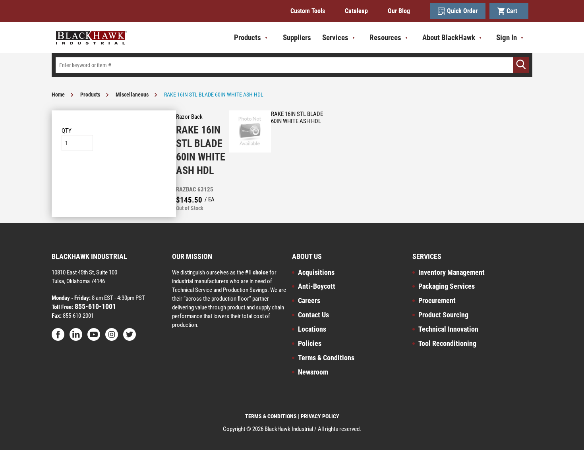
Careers (309, 300)
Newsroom (313, 372)
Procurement (437, 300)
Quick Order (462, 11)
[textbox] (292, 65)
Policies (309, 343)
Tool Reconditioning (447, 343)
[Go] (521, 65)
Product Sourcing (443, 315)
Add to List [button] (114, 175)
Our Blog (399, 11)
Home (58, 94)
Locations (312, 329)
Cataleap (356, 11)
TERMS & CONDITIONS (271, 416)
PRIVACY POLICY (320, 416)
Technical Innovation (448, 329)
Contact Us (313, 315)
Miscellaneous (132, 94)
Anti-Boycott (316, 286)
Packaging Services (446, 286)
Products (90, 94)
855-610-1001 (94, 306)
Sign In (506, 37)
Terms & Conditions (326, 357)
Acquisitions (316, 272)
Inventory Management (451, 272)
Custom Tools (307, 11)
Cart (513, 11)
